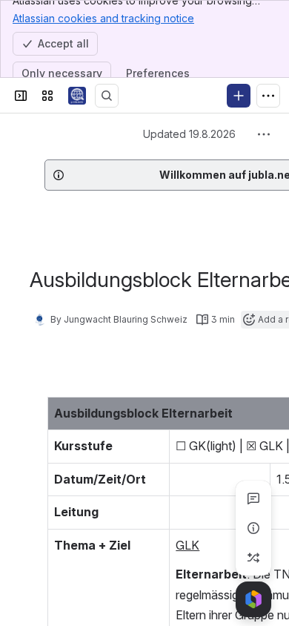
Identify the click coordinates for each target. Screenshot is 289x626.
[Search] (107, 96)
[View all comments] (253, 498)
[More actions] (264, 134)
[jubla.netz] (77, 96)
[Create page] (253, 558)
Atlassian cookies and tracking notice (103, 18)
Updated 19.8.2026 (189, 134)
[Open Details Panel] (253, 528)
